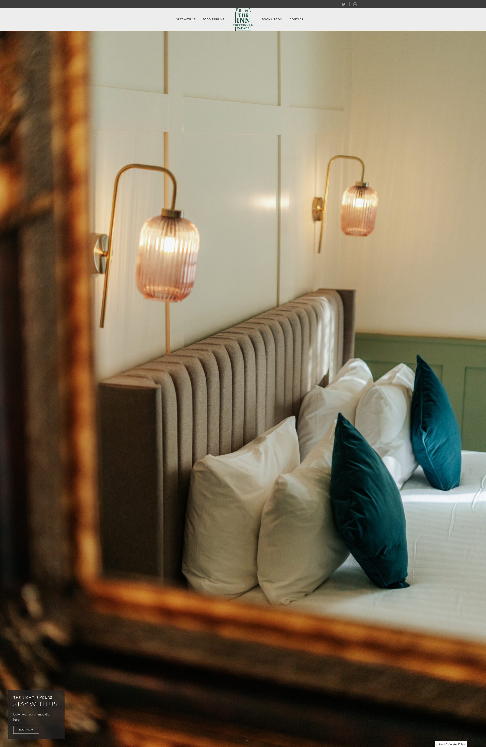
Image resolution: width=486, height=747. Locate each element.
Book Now (26, 729)
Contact (297, 19)
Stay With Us (185, 19)
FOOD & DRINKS (213, 19)
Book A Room (272, 19)
